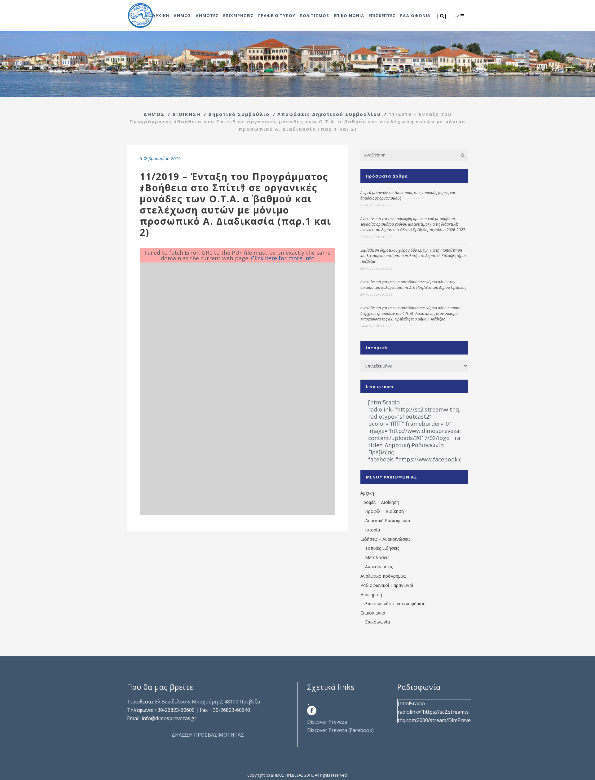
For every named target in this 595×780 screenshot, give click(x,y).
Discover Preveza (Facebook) (340, 730)
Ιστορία (372, 530)
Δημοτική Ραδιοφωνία (387, 520)
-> (458, 16)
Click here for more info (283, 258)
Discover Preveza (327, 721)
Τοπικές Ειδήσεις (382, 548)
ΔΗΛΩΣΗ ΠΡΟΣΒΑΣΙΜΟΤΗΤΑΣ (208, 734)
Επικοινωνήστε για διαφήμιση (395, 603)
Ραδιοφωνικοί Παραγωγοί (386, 585)
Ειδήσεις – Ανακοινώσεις (385, 539)
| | (442, 16)
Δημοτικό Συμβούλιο (239, 114)
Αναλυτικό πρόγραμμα (383, 576)
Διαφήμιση (371, 594)
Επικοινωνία (372, 613)
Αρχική (367, 493)
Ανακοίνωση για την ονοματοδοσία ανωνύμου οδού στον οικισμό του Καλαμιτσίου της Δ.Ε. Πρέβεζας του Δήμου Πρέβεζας (413, 284)
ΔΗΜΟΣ (154, 114)
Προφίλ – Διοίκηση (379, 502)
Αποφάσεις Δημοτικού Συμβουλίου (329, 114)
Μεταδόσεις (377, 557)
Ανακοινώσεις (379, 567)
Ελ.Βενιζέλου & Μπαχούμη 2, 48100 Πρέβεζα (207, 701)
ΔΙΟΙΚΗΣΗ (186, 114)
